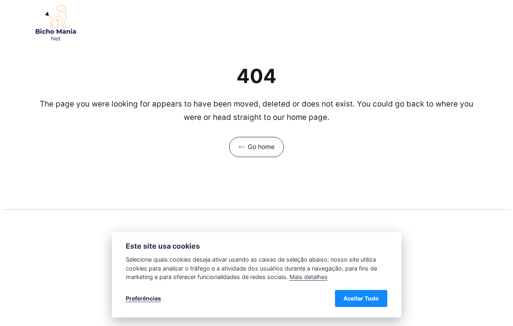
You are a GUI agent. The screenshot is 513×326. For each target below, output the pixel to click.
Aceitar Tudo (361, 298)
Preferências (143, 298)
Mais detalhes (309, 276)
